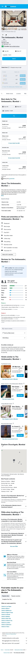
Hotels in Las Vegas (6, 606)
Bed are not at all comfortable (10, 315)
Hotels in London (6, 622)
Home (2, 649)
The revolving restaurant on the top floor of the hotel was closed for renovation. (13, 318)
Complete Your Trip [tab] (7, 599)
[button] (2, 6)
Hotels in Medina (6, 616)
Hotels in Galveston (6, 624)
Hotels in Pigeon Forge (7, 612)
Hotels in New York (6, 618)
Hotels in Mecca (5, 608)
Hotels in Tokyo (5, 626)
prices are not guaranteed (11, 634)
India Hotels (7, 649)
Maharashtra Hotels (18, 649)
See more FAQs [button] (14, 546)
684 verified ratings (14, 46)
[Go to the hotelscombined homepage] (10, 6)
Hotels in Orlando (6, 614)
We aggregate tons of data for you (10, 641)
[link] (10, 379)
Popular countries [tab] (15, 596)
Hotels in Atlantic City (7, 620)
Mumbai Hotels (7, 652)
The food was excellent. (9, 309)
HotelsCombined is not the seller (10, 638)
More (2, 195)
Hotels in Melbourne (6, 610)
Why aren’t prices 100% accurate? (11, 643)
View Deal (20, 375)
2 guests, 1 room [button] (7, 55)
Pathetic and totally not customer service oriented (13, 321)
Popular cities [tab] (5, 596)
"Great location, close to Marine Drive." (12, 307)
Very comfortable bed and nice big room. (13, 305)
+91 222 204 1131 (6, 44)
